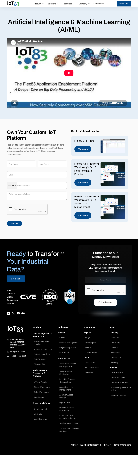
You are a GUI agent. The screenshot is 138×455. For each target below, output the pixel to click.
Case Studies (91, 353)
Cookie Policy (117, 373)
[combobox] (12, 185)
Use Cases (90, 363)
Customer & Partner (119, 382)
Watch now (83, 149)
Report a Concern (118, 395)
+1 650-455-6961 (18, 356)
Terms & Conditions (122, 445)
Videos (88, 348)
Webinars (89, 373)
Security (114, 363)
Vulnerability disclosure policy (121, 388)
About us (115, 338)
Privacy (107, 445)
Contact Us (99, 4)
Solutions (63, 327)
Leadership (115, 343)
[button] (39, 3)
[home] (13, 3)
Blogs (87, 338)
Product (37, 327)
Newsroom (115, 353)
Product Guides (92, 368)
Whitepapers (90, 343)
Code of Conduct (118, 377)
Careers (114, 348)
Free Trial (123, 3)
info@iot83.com (17, 352)
